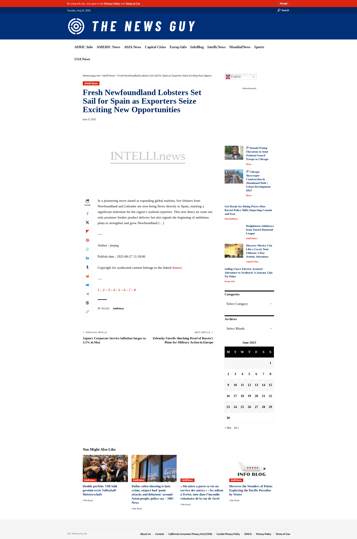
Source (177, 268)
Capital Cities (252, 261)
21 (263, 396)
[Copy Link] (87, 311)
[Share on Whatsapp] (87, 249)
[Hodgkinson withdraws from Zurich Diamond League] (234, 231)
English (235, 76)
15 (270, 385)
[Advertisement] (256, 114)
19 (249, 396)
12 (249, 385)
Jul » (236, 427)
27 (256, 407)
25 (242, 407)
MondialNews (231, 219)
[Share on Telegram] (87, 293)
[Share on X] (87, 222)
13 (256, 385)
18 (242, 396)
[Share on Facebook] (87, 213)
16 (228, 396)
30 (228, 418)
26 (249, 407)
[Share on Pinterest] (87, 240)
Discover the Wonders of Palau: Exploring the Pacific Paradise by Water (251, 490)
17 (235, 396)
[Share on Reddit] (87, 276)
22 (270, 396)
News (248, 164)
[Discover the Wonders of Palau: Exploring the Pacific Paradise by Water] (251, 468)
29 (270, 407)
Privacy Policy (112, 3)
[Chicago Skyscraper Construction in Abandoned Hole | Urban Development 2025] (234, 177)
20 (256, 396)
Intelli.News (91, 83)
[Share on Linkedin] (87, 258)
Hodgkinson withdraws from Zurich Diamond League (260, 229)
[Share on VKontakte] (87, 284)
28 (263, 407)
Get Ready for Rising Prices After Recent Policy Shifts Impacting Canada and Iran (248, 210)
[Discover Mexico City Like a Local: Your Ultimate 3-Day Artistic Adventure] (234, 251)
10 (235, 385)
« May (228, 427)
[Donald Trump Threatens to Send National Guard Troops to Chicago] (234, 153)
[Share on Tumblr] (87, 267)
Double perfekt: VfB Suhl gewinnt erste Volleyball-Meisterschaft (100, 490)
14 (263, 385)
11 (242, 385)
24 (235, 407)
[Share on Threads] (87, 302)
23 (228, 407)
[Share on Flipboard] (87, 231)
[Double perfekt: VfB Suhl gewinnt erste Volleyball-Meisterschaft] (105, 468)
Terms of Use (133, 3)
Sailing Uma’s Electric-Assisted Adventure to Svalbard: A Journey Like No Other (249, 272)
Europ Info (230, 281)
